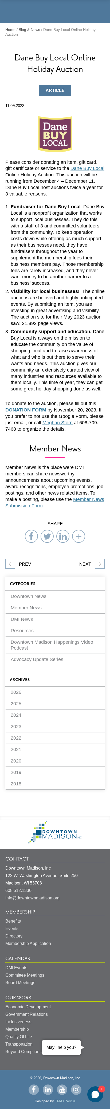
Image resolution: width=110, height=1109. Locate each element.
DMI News (22, 619)
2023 (16, 726)
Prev (24, 564)
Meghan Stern (57, 422)
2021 (16, 749)
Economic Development (28, 1007)
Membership (20, 911)
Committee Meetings (24, 975)
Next (85, 564)
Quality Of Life (18, 1036)
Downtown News (28, 596)
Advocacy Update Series (37, 659)
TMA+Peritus (65, 1101)
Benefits (13, 921)
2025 (16, 703)
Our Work (18, 997)
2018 (16, 783)
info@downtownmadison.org (32, 898)
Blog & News (29, 29)
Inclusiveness (18, 1022)
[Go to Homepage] (55, 842)
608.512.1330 (18, 890)
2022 (16, 738)
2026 (16, 692)
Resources (22, 630)
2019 (16, 772)
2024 (16, 715)
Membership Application (28, 943)
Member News (26, 607)
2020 (16, 761)
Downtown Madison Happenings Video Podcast (52, 645)
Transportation (19, 1044)
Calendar (17, 958)
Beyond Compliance (24, 1051)
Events (11, 928)
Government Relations (26, 1014)
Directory (13, 936)
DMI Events (16, 967)
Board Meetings (20, 982)
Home (10, 29)
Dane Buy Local (87, 168)
